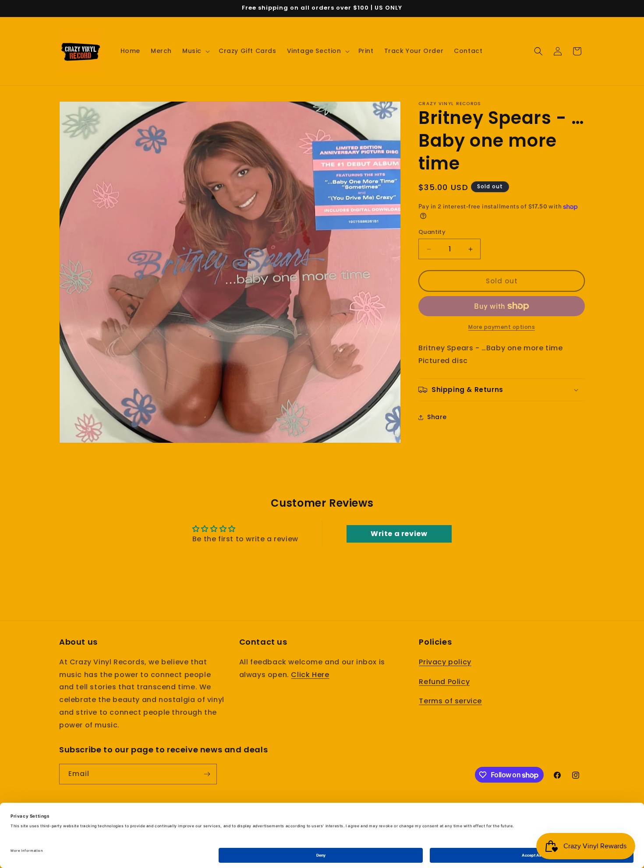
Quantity (432, 232)
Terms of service (450, 701)
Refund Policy (444, 682)
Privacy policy (445, 662)
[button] (195, 51)
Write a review (399, 534)
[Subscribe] (206, 774)
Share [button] (437, 417)
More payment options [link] (501, 327)
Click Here (310, 675)
